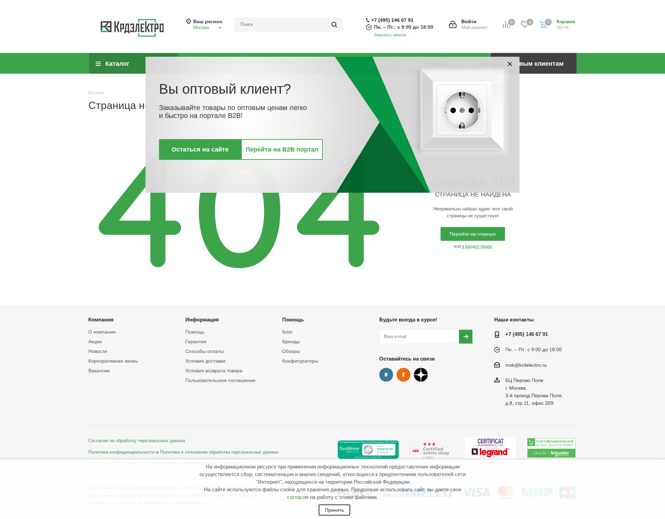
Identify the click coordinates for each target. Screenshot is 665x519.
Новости (97, 351)
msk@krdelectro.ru (526, 365)
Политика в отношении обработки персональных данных (219, 452)
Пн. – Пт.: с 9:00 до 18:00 (403, 27)
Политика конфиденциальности (121, 452)
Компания (101, 319)
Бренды (291, 341)
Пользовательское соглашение (220, 380)
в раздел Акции (477, 246)
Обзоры (291, 351)
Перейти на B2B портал (282, 149)
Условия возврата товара (213, 370)
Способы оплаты (204, 351)
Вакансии (99, 370)
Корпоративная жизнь (113, 361)
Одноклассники (403, 375)
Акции (95, 341)
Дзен (421, 375)
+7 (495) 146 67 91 (392, 20)
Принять (334, 510)
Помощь (194, 332)
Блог (287, 332)
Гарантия (195, 341)
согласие (298, 497)
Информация (202, 319)
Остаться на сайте (200, 149)
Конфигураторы (300, 361)
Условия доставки (205, 361)
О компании (102, 332)
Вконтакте (386, 375)
